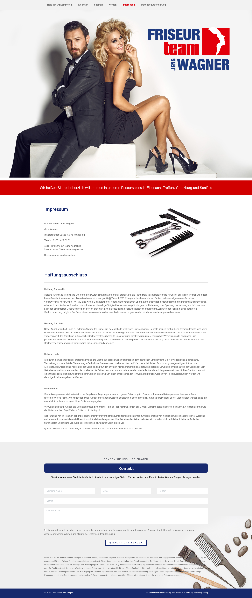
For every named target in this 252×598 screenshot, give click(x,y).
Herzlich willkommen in (59, 4)
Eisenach (83, 4)
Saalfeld (98, 4)
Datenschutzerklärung (153, 4)
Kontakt (113, 4)
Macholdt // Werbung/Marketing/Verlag (191, 593)
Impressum (129, 4)
